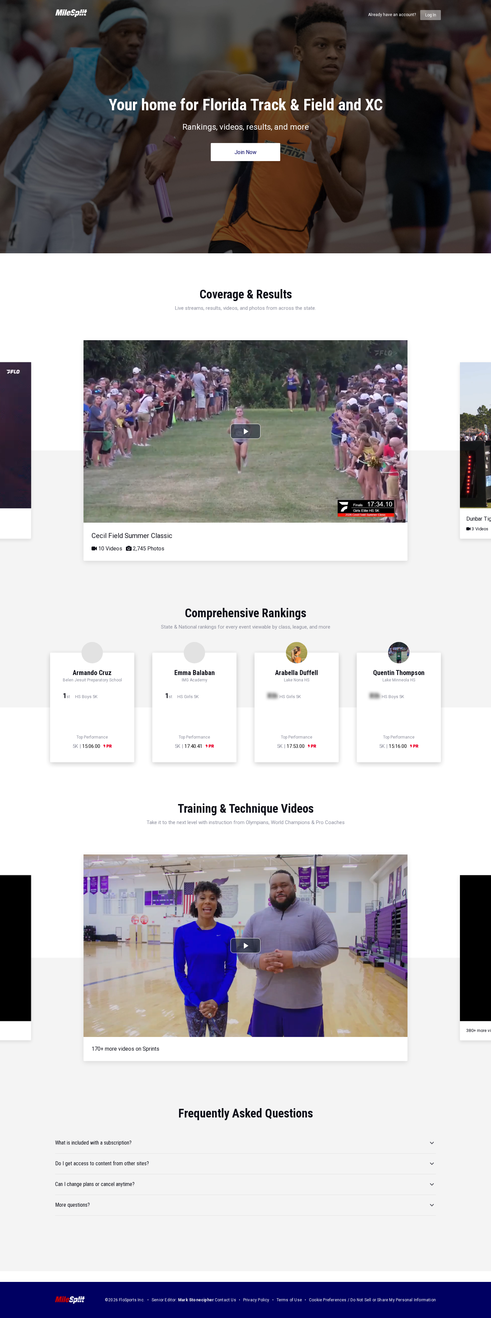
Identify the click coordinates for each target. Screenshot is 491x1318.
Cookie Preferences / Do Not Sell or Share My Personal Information (372, 1300)
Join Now (245, 152)
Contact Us (225, 1300)
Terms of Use (289, 1300)
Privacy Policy (256, 1300)
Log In (430, 15)
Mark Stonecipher (196, 1300)
